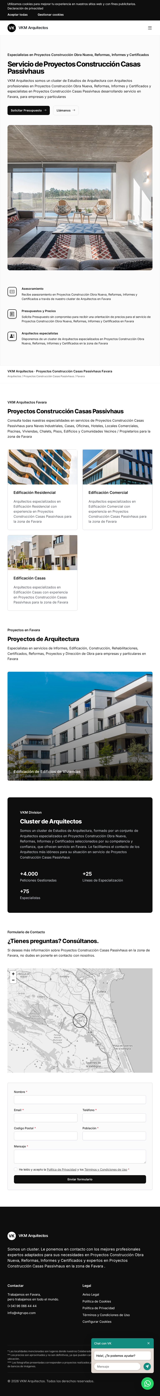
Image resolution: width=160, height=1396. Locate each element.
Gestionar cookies (51, 14)
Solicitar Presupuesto (26, 110)
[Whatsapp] (147, 1383)
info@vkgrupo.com (22, 1313)
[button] (80, 1020)
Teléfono (89, 1110)
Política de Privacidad (61, 1169)
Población (90, 1128)
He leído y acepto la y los (74, 1169)
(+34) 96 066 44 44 (22, 1306)
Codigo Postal (25, 1128)
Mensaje (21, 1146)
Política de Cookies (96, 1301)
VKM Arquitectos (33, 27)
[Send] (147, 1366)
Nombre (20, 1092)
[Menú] (149, 28)
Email (19, 1110)
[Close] (148, 1343)
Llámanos (64, 110)
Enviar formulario (80, 1179)
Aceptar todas (18, 14)
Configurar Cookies (96, 1322)
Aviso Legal (90, 1294)
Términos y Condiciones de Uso (105, 1169)
